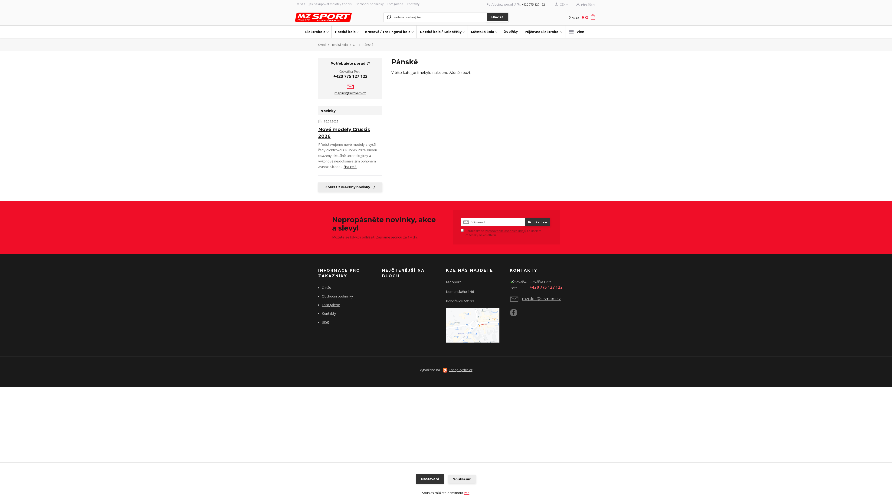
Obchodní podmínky (369, 4)
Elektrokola (315, 32)
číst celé (350, 166)
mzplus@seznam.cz (350, 93)
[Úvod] (323, 17)
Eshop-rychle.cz (460, 370)
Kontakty (413, 4)
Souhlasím (462, 479)
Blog (325, 322)
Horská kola (345, 32)
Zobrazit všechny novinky (347, 187)
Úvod (322, 45)
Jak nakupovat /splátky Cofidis (330, 4)
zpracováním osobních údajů (505, 231)
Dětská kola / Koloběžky (441, 32)
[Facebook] (516, 314)
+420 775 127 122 (533, 4)
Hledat (497, 17)
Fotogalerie (395, 4)
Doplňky (511, 31)
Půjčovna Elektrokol (542, 32)
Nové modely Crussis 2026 (344, 133)
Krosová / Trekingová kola (387, 32)
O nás (301, 4)
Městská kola (482, 32)
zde (466, 493)
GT (355, 45)
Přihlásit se (537, 222)
